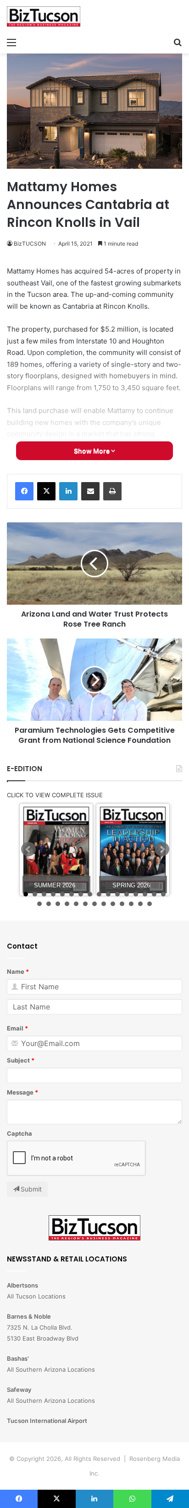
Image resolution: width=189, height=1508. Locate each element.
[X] (46, 491)
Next (162, 849)
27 (131, 904)
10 (108, 894)
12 (126, 894)
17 (39, 904)
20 (67, 904)
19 (58, 904)
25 (113, 904)
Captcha (19, 1133)
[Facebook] (24, 491)
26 (122, 904)
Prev (28, 849)
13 (135, 894)
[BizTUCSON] (43, 16)
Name (15, 971)
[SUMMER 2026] (56, 849)
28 (140, 904)
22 (85, 904)
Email (15, 1028)
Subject (18, 1060)
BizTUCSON (30, 243)
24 (103, 904)
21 (76, 904)
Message (20, 1092)
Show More (92, 451)
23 (94, 904)
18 (48, 904)
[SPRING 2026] (133, 849)
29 (149, 904)
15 (154, 894)
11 (117, 894)
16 (163, 894)
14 (145, 894)
